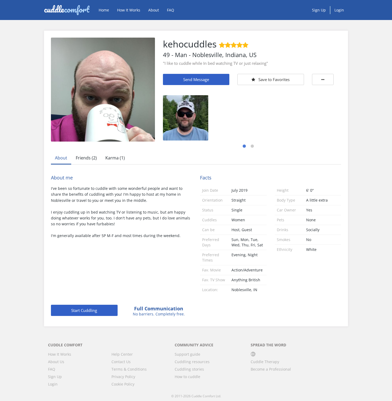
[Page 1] (244, 146)
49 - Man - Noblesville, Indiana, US (210, 55)
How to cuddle (187, 376)
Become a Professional (271, 369)
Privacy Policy (123, 376)
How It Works (128, 10)
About (153, 10)
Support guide (187, 354)
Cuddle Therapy (265, 361)
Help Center (122, 354)
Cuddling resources (192, 361)
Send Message (196, 79)
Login (339, 10)
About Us (56, 361)
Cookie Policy (122, 384)
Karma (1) (115, 158)
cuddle (66, 10)
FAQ (170, 10)
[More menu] (323, 79)
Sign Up (319, 10)
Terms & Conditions (129, 369)
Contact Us (121, 361)
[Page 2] (252, 146)
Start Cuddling (84, 310)
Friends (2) (86, 158)
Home (104, 10)
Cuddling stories (189, 369)
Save (274, 79)
